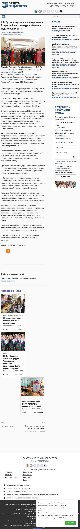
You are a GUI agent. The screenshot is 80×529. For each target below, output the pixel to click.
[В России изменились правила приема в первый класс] (13, 312)
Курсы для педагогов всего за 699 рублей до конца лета (64, 94)
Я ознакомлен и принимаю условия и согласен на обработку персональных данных (64, 169)
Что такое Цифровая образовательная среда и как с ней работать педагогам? (65, 73)
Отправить (65, 176)
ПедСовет (26, 477)
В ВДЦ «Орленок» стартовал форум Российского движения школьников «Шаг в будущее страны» (11, 362)
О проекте (9, 472)
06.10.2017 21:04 (5, 34)
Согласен (70, 523)
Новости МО (27, 475)
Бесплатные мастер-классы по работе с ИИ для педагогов (63, 27)
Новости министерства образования (12, 32)
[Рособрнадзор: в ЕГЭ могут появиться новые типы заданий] (32, 396)
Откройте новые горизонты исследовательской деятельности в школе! (65, 84)
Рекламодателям (11, 477)
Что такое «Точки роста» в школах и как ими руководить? (65, 36)
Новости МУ (27, 472)
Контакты (8, 475)
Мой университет (8, 325)
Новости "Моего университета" (62, 39)
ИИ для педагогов (58, 31)
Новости (5, 353)
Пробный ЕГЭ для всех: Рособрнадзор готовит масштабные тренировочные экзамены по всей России (65, 47)
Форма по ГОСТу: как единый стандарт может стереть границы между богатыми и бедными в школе (65, 60)
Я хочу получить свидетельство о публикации (65, 162)
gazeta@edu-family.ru (47, 469)
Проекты (25, 480)
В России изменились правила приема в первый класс (12, 320)
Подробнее (18, 329)
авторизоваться (8, 281)
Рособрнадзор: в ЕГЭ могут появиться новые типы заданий (31, 403)
